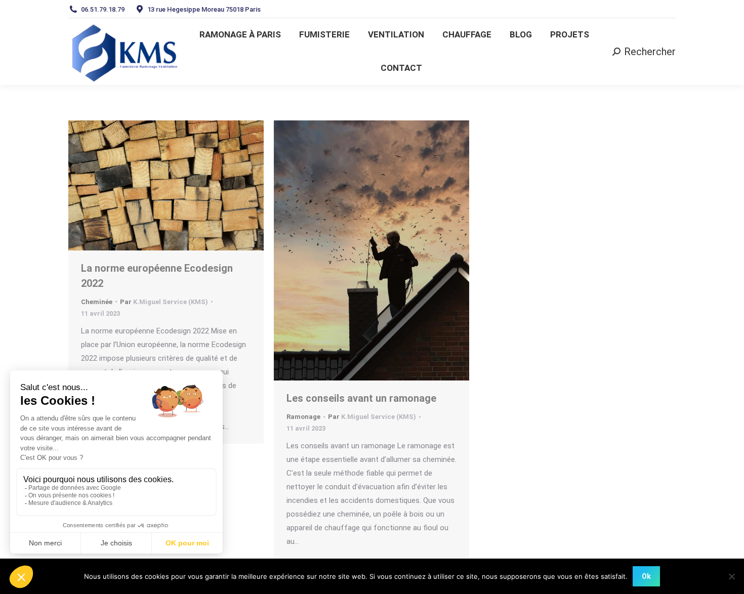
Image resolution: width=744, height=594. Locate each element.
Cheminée (96, 302)
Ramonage (303, 416)
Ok (646, 576)
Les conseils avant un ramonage (361, 398)
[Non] (731, 576)
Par (164, 302)
